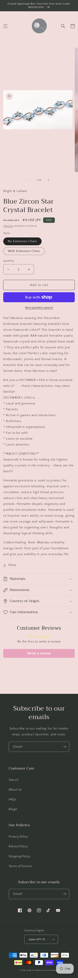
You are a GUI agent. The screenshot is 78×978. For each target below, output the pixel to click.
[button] (5, 26)
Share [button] (12, 565)
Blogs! (13, 809)
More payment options (39, 307)
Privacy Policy (18, 836)
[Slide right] (48, 180)
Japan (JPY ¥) (37, 939)
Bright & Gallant (34, 970)
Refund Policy (18, 846)
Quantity (8, 260)
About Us (15, 789)
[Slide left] (29, 180)
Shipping (8, 226)
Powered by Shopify (50, 970)
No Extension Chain (22, 241)
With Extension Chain (24, 251)
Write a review (39, 653)
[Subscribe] (64, 747)
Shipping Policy (19, 856)
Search (14, 780)
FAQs (12, 799)
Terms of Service (20, 866)
